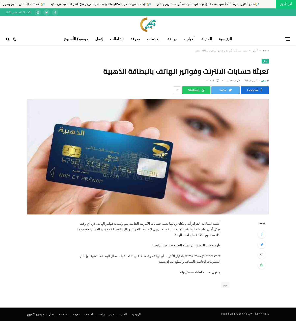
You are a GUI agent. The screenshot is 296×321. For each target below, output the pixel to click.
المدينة (206, 39)
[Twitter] (262, 244)
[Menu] (287, 39)
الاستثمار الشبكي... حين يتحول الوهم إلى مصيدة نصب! (36, 4)
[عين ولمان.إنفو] (148, 24)
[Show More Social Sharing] (177, 90)
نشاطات (117, 39)
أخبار (191, 39)
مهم (225, 285)
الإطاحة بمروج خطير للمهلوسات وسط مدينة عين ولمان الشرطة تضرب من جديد (128, 4)
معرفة (135, 39)
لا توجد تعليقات (228, 80)
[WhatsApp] (262, 265)
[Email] (262, 255)
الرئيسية (225, 39)
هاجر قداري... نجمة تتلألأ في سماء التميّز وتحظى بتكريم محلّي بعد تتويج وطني (235, 4)
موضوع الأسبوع (76, 39)
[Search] (8, 39)
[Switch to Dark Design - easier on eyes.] (14, 39)
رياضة (172, 39)
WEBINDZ (255, 314)
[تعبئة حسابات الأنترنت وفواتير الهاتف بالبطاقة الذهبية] (148, 156)
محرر (263, 80)
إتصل (99, 39)
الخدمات (153, 39)
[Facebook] (262, 234)
